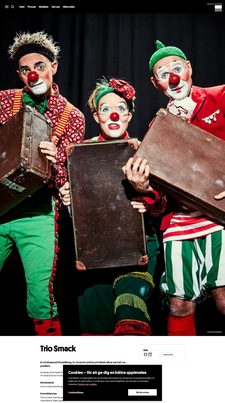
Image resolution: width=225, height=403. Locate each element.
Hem (22, 6)
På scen (32, 6)
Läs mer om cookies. (87, 384)
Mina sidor (69, 6)
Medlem (43, 6)
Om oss (56, 6)
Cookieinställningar (75, 392)
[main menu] (6, 6)
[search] (12, 6)
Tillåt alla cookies (142, 392)
